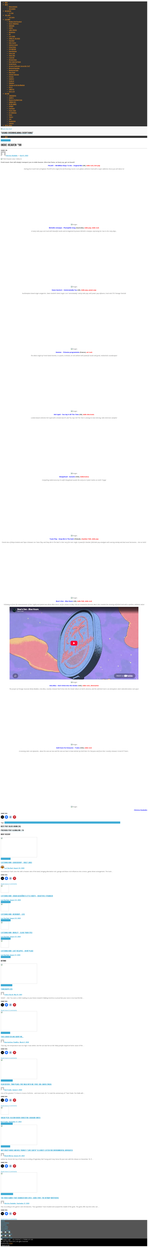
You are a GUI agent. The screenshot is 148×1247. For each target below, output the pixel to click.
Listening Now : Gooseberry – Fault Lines (16, 862)
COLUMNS (4, 1229)
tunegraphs (9, 985)
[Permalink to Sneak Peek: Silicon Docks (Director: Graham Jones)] (5, 1114)
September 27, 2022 (15, 1122)
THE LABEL (4, 1227)
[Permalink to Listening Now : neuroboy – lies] (5, 911)
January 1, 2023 (17, 1090)
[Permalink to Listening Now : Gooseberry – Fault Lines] (19, 857)
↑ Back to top (5, 1245)
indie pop (52, 822)
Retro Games (9, 1194)
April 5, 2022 (24, 155)
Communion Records (10, 822)
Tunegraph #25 (6, 989)
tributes (113, 822)
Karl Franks (8, 1090)
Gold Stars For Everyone (29, 822)
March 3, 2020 (24, 1042)
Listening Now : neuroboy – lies (13, 914)
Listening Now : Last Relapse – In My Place (17, 951)
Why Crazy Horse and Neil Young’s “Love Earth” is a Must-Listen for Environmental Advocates (37, 1150)
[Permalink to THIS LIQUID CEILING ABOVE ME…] (19, 1031)
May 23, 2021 (18, 994)
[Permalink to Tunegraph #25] (19, 983)
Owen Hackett (85, 822)
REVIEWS (4, 1225)
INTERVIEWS (5, 1223)
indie (48, 822)
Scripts (8, 1033)
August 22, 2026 (15, 936)
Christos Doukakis (10, 1203)
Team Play (108, 822)
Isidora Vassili (8, 994)
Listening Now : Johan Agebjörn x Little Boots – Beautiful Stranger (27, 896)
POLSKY (91, 822)
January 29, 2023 (19, 1156)
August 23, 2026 (15, 918)
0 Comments (12, 884)
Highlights (3, 140)
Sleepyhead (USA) (98, 822)
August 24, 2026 (19, 868)
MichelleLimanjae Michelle (75, 822)
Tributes (8, 140)
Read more (4, 884)
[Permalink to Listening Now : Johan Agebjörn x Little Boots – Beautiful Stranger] (5, 892)
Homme (45, 822)
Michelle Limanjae (64, 822)
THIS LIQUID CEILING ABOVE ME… (12, 1036)
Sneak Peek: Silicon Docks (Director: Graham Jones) (20, 1117)
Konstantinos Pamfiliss (11, 1042)
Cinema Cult (4, 1080)
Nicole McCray (8, 1156)
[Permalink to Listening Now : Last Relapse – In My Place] (5, 947)
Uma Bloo (117, 822)
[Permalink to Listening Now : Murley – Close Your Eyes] (5, 929)
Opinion (8, 1146)
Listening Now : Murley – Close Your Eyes (16, 932)
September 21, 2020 (23, 1203)
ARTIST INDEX (5, 1230)
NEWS (3, 1221)
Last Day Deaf (8, 868)
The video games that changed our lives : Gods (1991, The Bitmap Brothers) (30, 1198)
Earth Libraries (19, 822)
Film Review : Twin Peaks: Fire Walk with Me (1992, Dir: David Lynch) (26, 1084)
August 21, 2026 (15, 955)
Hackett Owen (39, 822)
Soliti (104, 822)
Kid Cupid (57, 822)
